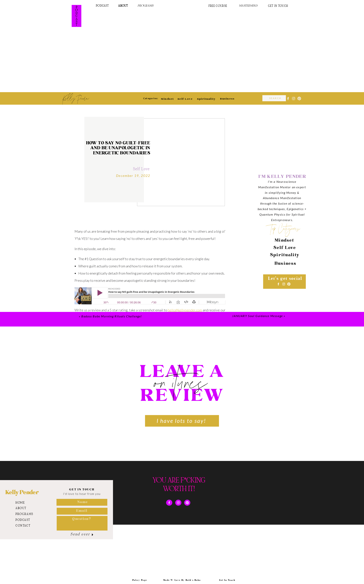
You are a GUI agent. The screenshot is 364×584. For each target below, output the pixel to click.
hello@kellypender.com (185, 310)
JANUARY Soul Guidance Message (257, 316)
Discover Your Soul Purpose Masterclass (104, 403)
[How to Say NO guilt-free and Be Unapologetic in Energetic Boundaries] (181, 162)
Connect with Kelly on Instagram (98, 434)
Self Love (141, 169)
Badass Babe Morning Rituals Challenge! (111, 316)
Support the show (87, 444)
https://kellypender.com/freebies (156, 413)
